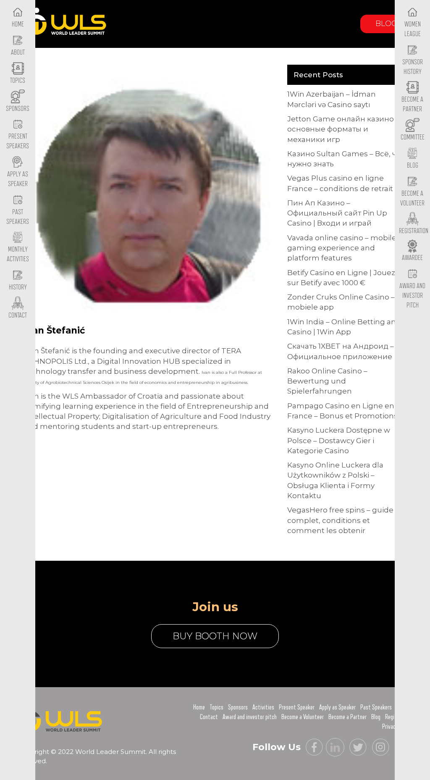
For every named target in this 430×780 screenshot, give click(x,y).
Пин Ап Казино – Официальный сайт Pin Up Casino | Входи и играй (337, 213)
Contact (209, 717)
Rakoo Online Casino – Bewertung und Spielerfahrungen (327, 381)
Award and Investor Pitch (412, 295)
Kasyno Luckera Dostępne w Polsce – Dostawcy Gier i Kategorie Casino (338, 440)
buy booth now (215, 636)
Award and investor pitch (250, 717)
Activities (263, 707)
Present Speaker (297, 707)
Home (199, 707)
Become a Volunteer (412, 198)
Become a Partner (412, 104)
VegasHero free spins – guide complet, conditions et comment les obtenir (340, 520)
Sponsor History (412, 67)
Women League (412, 29)
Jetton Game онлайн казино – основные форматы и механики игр (343, 129)
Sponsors (238, 707)
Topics (216, 707)
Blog (386, 23)
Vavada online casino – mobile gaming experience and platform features (341, 248)
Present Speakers (17, 141)
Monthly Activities (18, 254)
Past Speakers (17, 217)
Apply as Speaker (17, 179)
